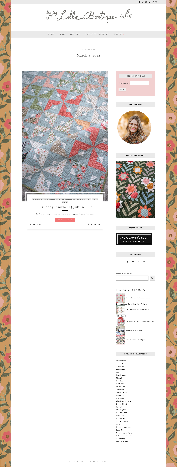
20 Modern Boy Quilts (134, 331)
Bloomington (121, 410)
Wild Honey (120, 369)
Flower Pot (120, 395)
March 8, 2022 (35, 224)
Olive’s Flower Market (124, 433)
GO (152, 278)
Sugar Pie (120, 430)
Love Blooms (121, 375)
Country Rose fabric (52, 199)
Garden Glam (121, 363)
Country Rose (121, 392)
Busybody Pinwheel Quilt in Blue (65, 207)
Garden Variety (122, 421)
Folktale (119, 407)
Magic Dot (120, 378)
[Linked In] (98, 224)
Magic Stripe (121, 361)
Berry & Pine (121, 372)
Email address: (124, 83)
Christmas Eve (122, 389)
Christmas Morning (123, 401)
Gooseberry (120, 439)
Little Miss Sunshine (124, 436)
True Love (120, 366)
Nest (118, 424)
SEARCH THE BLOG (124, 273)
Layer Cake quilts (83, 199)
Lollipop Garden (122, 418)
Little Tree (120, 416)
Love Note (120, 398)
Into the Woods (122, 442)
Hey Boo (119, 381)
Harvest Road (121, 413)
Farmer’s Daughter (123, 427)
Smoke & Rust (121, 404)
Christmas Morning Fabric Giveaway (140, 322)
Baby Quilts (37, 199)
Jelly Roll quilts (68, 199)
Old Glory (120, 384)
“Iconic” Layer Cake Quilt (135, 340)
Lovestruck (120, 387)
